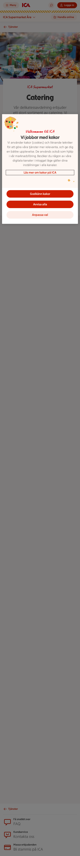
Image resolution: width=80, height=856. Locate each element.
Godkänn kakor (40, 194)
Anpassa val (40, 215)
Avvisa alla (40, 204)
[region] (40, 169)
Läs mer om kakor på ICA (40, 172)
